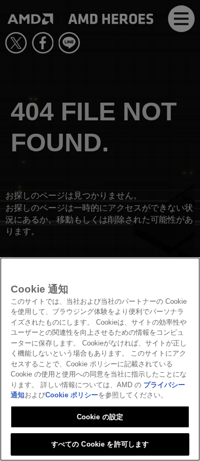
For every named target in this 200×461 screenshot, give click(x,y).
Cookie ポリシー (71, 395)
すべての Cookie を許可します (100, 444)
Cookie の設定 (100, 417)
